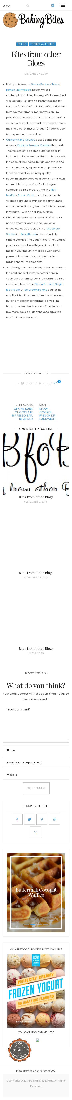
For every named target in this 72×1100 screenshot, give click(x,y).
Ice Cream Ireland (35, 290)
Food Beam (28, 234)
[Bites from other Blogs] (36, 464)
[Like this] (56, 383)
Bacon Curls (26, 195)
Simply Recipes (41, 84)
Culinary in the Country (20, 140)
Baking (22, 44)
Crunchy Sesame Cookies (34, 145)
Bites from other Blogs (36, 497)
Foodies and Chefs (42, 44)
